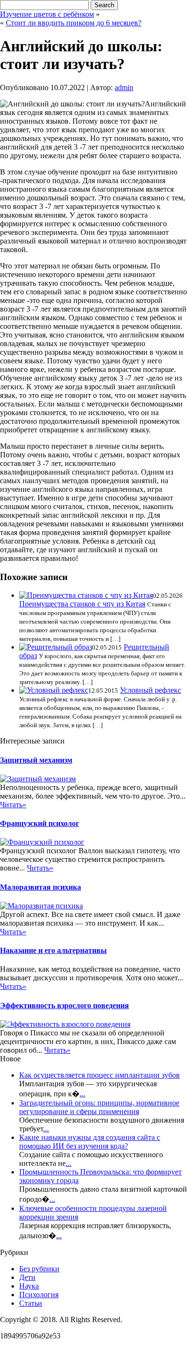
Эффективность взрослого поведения (64, 1005)
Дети (27, 1277)
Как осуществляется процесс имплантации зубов (99, 1075)
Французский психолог (39, 823)
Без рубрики (39, 1269)
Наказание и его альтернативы (53, 950)
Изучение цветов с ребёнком (47, 14)
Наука (29, 1286)
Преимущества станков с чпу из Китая (82, 604)
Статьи (30, 1303)
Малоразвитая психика (40, 887)
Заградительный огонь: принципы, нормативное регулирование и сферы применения (99, 1107)
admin (124, 87)
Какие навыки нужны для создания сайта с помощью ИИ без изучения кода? (89, 1141)
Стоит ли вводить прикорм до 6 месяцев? (73, 23)
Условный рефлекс (150, 690)
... (82, 1094)
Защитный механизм (36, 760)
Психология (38, 1294)
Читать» (13, 805)
